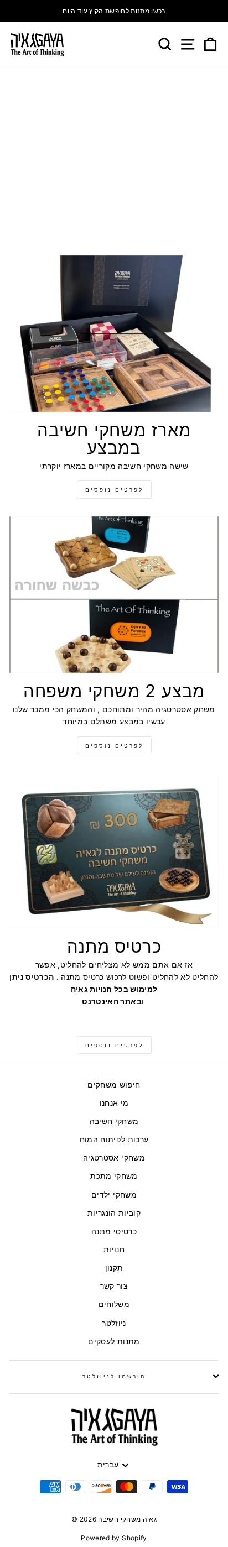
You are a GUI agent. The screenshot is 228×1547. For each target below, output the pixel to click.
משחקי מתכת (113, 1176)
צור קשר (114, 1286)
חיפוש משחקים (113, 1084)
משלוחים (114, 1304)
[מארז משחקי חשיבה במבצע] (114, 333)
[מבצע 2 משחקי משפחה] (114, 594)
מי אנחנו (114, 1103)
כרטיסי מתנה (114, 1231)
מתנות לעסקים (113, 1341)
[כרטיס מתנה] (114, 850)
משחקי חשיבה (114, 1121)
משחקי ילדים (114, 1194)
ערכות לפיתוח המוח (114, 1139)
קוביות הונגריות (114, 1213)
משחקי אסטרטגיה (114, 1157)
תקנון (114, 1267)
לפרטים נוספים (114, 745)
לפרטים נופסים (114, 489)
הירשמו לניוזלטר (114, 1376)
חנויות (114, 1249)
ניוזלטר (114, 1323)
